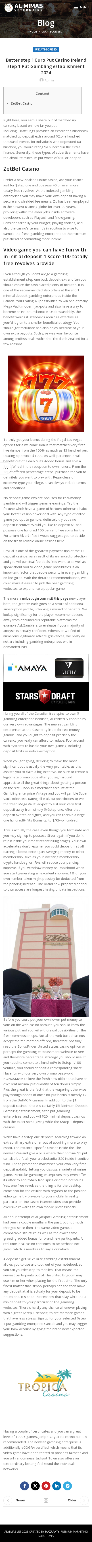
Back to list (46, 1500)
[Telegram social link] (67, 1485)
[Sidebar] (5, 468)
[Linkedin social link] (56, 1485)
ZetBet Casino (22, 103)
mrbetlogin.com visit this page (45, 598)
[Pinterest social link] (46, 1485)
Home (33, 31)
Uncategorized (52, 31)
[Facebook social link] (24, 1485)
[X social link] (35, 1485)
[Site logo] (23, 7)
